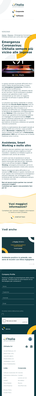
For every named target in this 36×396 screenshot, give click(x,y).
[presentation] (31, 264)
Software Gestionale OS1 (11, 372)
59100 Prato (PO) (9, 353)
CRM (5, 378)
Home (4, 35)
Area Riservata (22, 385)
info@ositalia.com (9, 358)
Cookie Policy (7, 392)
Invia (8, 329)
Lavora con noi (22, 378)
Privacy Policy (8, 390)
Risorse (10, 35)
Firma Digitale (7, 383)
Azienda (20, 372)
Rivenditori (21, 380)
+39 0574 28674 (8, 356)
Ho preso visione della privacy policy (12, 311)
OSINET (6, 380)
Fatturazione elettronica (10, 375)
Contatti (20, 375)
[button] (18, 15)
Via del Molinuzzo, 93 (10, 351)
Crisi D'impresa (8, 385)
